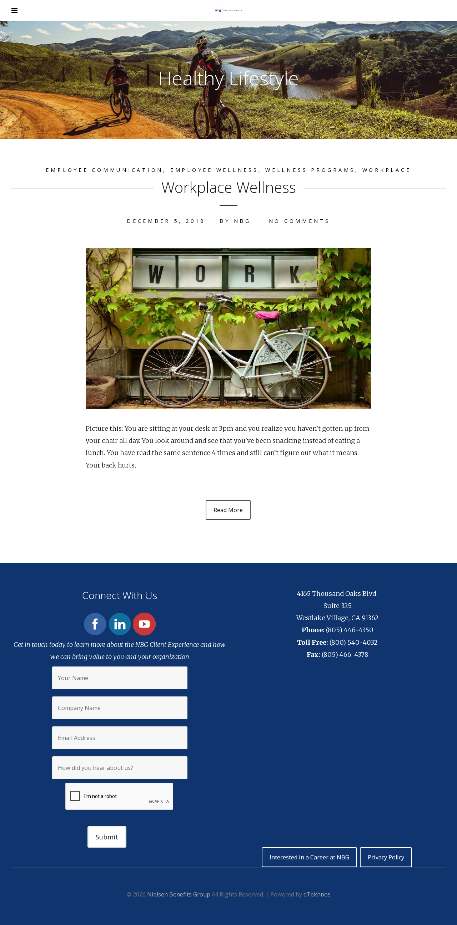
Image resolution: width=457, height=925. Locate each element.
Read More (228, 510)
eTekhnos (317, 894)
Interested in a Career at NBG (309, 857)
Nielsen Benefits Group (178, 894)
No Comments (299, 221)
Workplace (386, 170)
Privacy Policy (386, 857)
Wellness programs (310, 170)
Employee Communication (104, 170)
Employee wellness (214, 170)
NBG (242, 221)
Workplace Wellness (228, 187)
